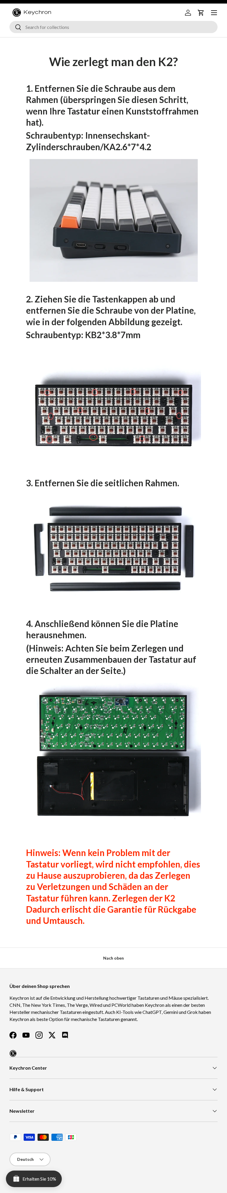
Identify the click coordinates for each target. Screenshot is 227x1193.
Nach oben (113, 957)
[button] (200, 12)
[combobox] (113, 27)
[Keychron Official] (13, 1053)
